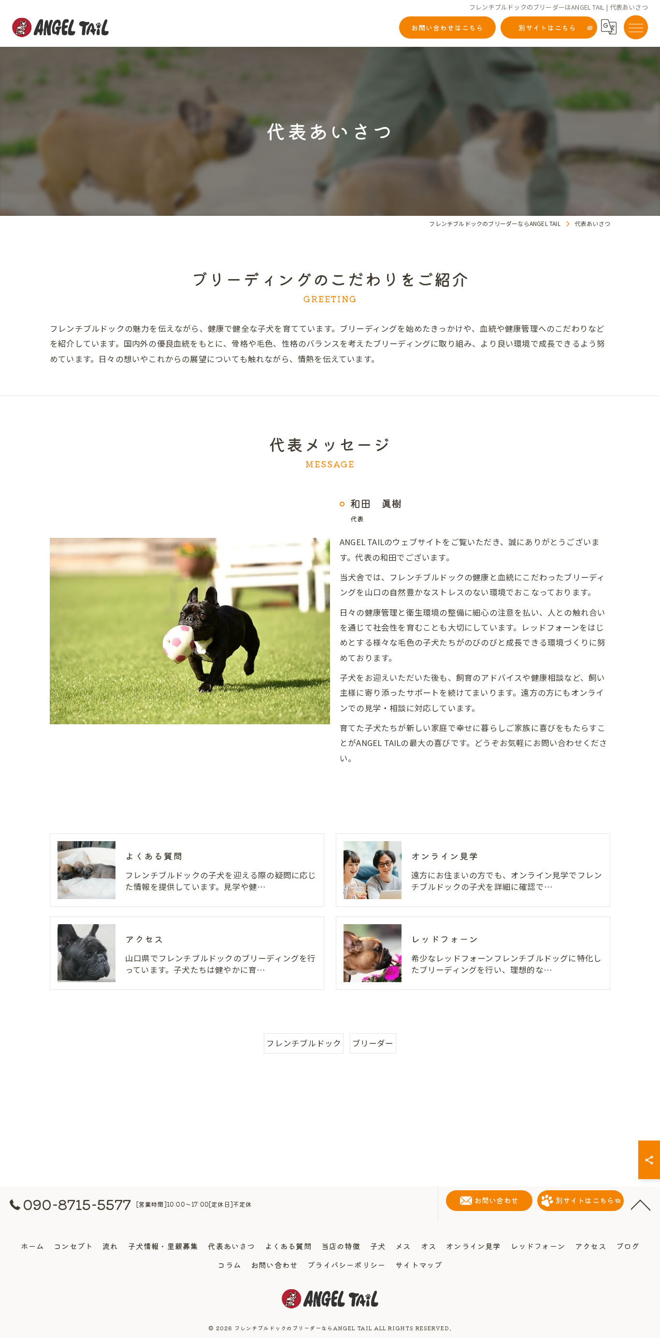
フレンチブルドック (303, 1043)
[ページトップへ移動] (640, 1204)
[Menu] (636, 27)
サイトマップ (418, 1264)
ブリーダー (373, 1043)
